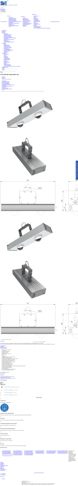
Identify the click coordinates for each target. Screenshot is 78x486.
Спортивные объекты (26, 22)
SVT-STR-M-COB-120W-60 (39, 453)
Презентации (36, 23)
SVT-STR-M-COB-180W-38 (28, 454)
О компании (36, 18)
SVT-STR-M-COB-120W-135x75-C (7, 455)
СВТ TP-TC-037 (2, 377)
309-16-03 (2, 10)
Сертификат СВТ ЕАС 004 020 (5, 378)
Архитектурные (6, 48)
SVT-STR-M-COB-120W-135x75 (62, 453)
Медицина (24, 25)
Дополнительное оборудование (14, 25)
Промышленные (25, 18)
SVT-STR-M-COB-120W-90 (50, 453)
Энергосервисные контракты (27, 23)
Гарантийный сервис (37, 20)
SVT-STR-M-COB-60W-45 (17, 451)
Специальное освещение (13, 20)
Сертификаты (36, 19)
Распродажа (6, 40)
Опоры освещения (12, 24)
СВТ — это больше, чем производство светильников (12, 66)
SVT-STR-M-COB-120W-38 (17, 453)
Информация (34, 14)
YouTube (3, 478)
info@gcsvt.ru (2, 476)
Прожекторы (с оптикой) (27, 21)
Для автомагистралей (26, 20)
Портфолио (23, 16)
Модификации (11, 22)
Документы (2, 346)
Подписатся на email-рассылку (39, 472)
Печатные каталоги (7, 62)
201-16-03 (2, 11)
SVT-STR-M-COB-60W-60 (28, 451)
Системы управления (37, 27)
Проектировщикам (53, 21)
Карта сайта (2, 467)
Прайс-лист (35, 25)
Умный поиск (11, 17)
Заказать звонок (2, 9)
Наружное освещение (12, 19)
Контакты (57, 21)
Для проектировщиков (37, 26)
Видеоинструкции (37, 21)
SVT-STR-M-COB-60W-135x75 (51, 451)
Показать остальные (39, 397)
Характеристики (2, 345)
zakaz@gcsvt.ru (2, 8)
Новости (5, 21)
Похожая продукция (3, 347)
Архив (10, 26)
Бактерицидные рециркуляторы (14, 23)
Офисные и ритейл (26, 19)
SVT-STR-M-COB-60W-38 (6, 451)
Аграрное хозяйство (26, 24)
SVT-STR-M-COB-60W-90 (39, 451)
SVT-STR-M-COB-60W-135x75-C (62, 451)
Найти (3, 69)
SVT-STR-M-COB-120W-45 (28, 453)
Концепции (6, 52)
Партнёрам (2, 21)
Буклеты (35, 24)
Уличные (5, 44)
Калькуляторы (4, 30)
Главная (1, 462)
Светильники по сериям (12, 18)
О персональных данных (4, 465)
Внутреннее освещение (7, 36)
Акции (35, 17)
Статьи (35, 22)
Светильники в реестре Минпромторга (15, 21)
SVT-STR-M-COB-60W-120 (6, 453)
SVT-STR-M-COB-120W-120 (4, 376)
